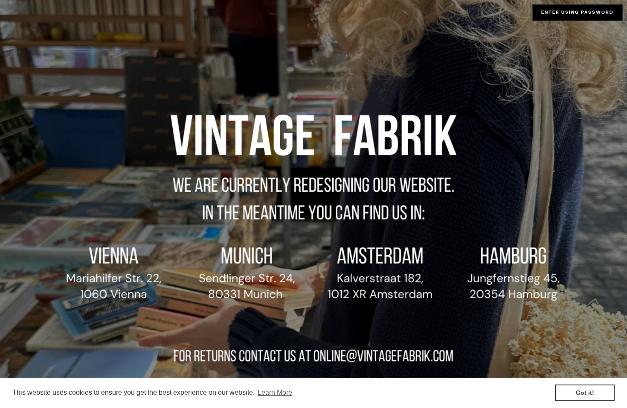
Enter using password (577, 12)
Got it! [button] (585, 392)
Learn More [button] (275, 392)
